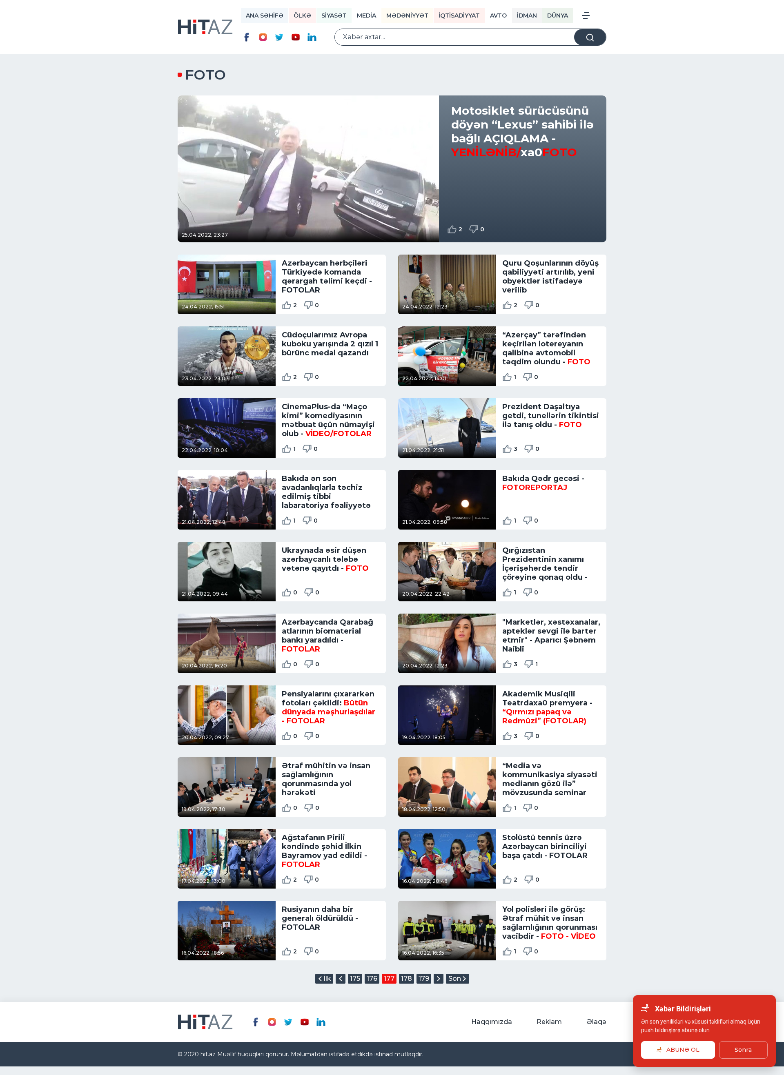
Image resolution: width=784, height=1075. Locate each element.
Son (454, 978)
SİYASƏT (334, 15)
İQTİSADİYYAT (459, 15)
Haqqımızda (491, 1022)
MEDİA (366, 15)
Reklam (549, 1022)
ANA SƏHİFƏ (264, 15)
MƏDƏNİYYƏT (407, 15)
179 (424, 978)
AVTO (498, 15)
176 (372, 978)
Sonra (743, 1049)
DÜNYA (557, 15)
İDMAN (527, 15)
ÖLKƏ (302, 15)
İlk (327, 978)
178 (406, 978)
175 (355, 978)
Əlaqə (596, 1022)
